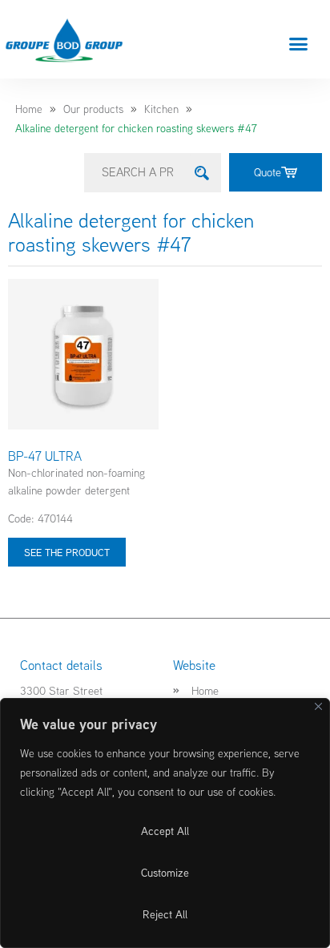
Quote (267, 172)
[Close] (318, 706)
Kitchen (161, 109)
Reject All (165, 914)
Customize (165, 872)
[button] (299, 43)
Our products (93, 109)
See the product (67, 552)
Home (28, 109)
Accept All (165, 831)
